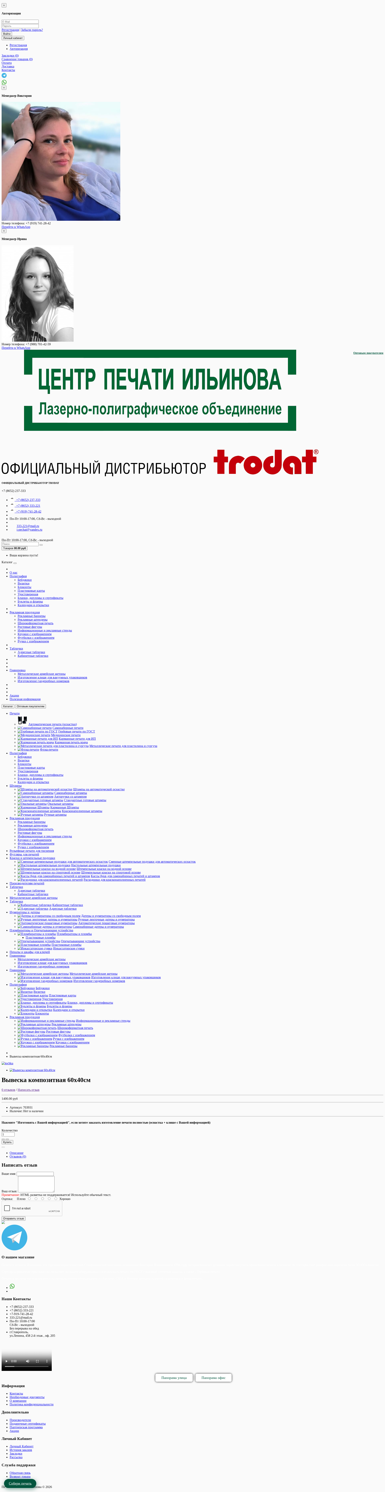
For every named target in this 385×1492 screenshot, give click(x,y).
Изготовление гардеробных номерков (43, 681)
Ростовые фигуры (30, 626)
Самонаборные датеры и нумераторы (98, 926)
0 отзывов (8, 1089)
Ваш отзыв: (9, 1191)
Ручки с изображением (33, 641)
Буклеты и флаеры (30, 601)
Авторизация (19, 48)
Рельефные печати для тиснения (32, 850)
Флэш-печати (49, 749)
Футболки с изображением (36, 637)
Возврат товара (20, 1476)
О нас (13, 572)
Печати (15, 713)
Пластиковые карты (31, 590)
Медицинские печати (66, 735)
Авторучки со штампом (70, 796)
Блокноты (24, 587)
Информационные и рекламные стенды (45, 630)
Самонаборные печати (68, 728)
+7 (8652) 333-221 (27, 505)
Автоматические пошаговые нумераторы (106, 923)
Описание (16, 1153)
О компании (18, 1400)
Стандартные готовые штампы (85, 800)
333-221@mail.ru (28, 526)
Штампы (16, 785)
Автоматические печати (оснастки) (52, 724)
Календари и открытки (33, 605)
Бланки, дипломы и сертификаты (40, 598)
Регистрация (10, 30)
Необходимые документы (27, 1397)
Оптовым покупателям (368, 353)
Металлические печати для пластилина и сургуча (123, 746)
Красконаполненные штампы (82, 811)
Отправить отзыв (13, 1218)
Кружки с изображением (35, 634)
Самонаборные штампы (70, 793)
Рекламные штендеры (33, 619)
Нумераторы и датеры (25, 912)
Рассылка (16, 1457)
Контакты (16, 1393)
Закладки (16, 1453)
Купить (7, 1142)
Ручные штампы (55, 814)
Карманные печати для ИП (77, 738)
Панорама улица (174, 1378)
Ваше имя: (9, 1173)
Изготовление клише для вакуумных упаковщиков (52, 677)
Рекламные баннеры (32, 616)
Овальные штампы (60, 803)
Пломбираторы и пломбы (74, 934)
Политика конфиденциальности (32, 1404)
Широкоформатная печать (35, 623)
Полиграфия (18, 576)
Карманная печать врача (71, 742)
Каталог (8, 706)
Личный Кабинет (21, 1446)
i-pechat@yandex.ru (29, 529)
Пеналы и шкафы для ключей (30, 952)
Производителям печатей (27, 883)
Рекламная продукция (25, 612)
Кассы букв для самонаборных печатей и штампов (125, 876)
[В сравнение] (7, 1139)
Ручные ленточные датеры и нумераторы (106, 919)
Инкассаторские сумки (69, 948)
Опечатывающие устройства (80, 941)
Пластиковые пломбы (41, 937)
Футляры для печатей (24, 854)
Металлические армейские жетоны (42, 673)
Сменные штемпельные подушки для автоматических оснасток (152, 861)
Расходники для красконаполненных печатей (115, 879)
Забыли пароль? (32, 30)
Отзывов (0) (18, 1156)
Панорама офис (214, 1378)
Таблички (16, 648)
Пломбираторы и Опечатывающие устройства (41, 930)
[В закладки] (3, 1139)
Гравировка (17, 670)
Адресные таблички (31, 652)
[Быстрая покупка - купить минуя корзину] (3, 1147)
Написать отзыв (29, 1089)
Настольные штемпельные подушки (96, 865)
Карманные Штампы (64, 807)
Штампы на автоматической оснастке (99, 789)
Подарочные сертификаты (28, 1423)
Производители (20, 1420)
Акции (14, 695)
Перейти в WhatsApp (16, 227)
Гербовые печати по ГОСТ (76, 731)
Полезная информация (25, 699)
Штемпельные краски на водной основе (104, 869)
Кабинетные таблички (33, 655)
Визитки (23, 583)
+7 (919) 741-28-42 (28, 511)
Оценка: (7, 1199)
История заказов (21, 1450)
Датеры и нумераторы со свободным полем (111, 916)
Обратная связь (20, 1473)
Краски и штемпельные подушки (32, 858)
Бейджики (25, 579)
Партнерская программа (26, 1427)
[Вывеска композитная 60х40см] (32, 1070)
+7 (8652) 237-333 (27, 500)
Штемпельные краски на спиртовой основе (111, 872)
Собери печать (20, 1483)
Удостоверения (28, 594)
